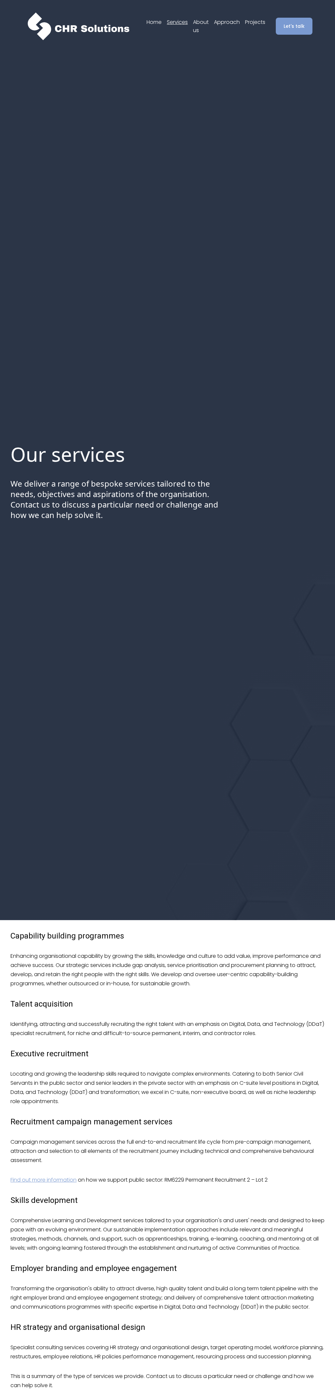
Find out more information (43, 1180)
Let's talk (294, 26)
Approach (227, 22)
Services (177, 22)
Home (154, 22)
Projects (255, 22)
